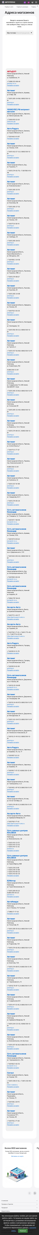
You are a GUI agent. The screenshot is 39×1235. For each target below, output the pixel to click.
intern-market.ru (12, 1085)
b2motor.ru (10, 895)
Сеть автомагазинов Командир (16, 511)
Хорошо (23, 1231)
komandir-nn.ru (12, 522)
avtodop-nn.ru (11, 83)
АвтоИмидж (12, 902)
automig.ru (10, 102)
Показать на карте (13, 85)
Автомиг (11, 90)
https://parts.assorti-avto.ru (16, 617)
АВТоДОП (11, 71)
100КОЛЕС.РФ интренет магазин (18, 110)
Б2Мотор (11, 881)
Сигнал (10, 1073)
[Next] (35, 1193)
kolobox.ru (10, 848)
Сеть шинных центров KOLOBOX (17, 831)
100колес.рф (11, 121)
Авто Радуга (13, 128)
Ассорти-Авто (13, 607)
